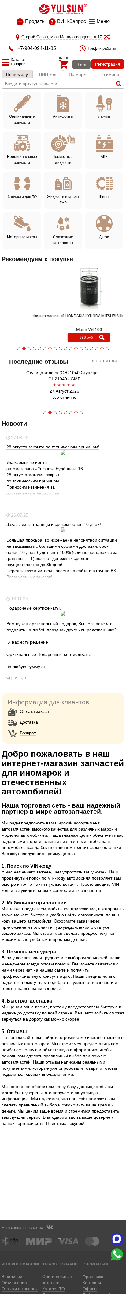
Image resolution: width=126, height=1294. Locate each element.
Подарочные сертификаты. (33, 608)
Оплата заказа (34, 711)
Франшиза (93, 1276)
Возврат (28, 732)
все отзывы (104, 360)
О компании (95, 1264)
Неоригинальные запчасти (22, 159)
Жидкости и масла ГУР (63, 200)
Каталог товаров (60, 1264)
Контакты (92, 1282)
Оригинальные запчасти (22, 119)
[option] (63, 385)
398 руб (77, 337)
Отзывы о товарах (20, 1288)
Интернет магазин (21, 1264)
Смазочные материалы (63, 240)
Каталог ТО (53, 1288)
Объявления (14, 1282)
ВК (113, 570)
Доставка (29, 722)
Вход (81, 64)
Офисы (90, 1288)
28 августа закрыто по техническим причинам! (52, 446)
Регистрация (107, 64)
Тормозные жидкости (63, 159)
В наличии (12, 1276)
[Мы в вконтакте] (49, 1228)
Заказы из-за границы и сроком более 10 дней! (53, 524)
